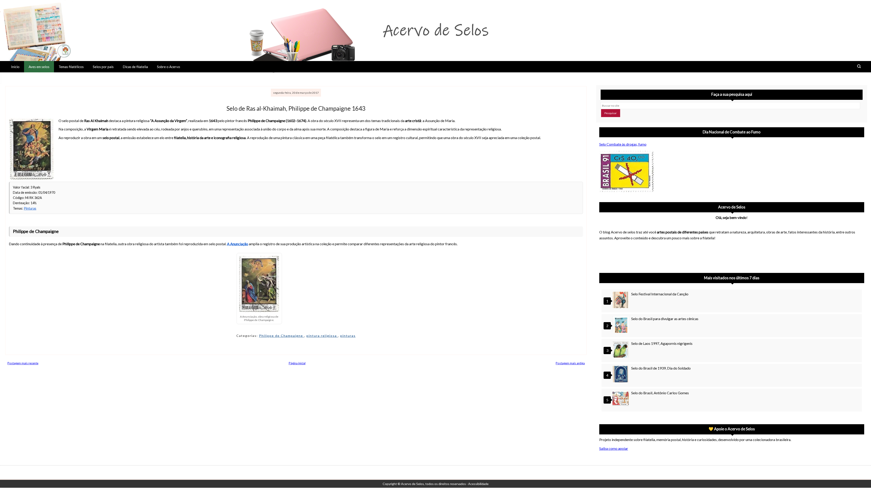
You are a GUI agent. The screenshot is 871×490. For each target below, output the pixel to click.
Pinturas (30, 208)
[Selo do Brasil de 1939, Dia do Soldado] (621, 374)
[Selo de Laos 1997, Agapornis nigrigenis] (621, 350)
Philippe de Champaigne (281, 336)
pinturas (348, 336)
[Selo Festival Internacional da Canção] (621, 300)
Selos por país (103, 67)
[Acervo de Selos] (628, 250)
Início (15, 67)
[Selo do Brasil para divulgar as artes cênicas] (621, 325)
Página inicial (297, 363)
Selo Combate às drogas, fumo (622, 144)
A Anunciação (237, 244)
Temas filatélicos (71, 67)
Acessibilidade (478, 484)
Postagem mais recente (22, 363)
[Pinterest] (616, 255)
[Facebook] (640, 255)
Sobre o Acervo (168, 67)
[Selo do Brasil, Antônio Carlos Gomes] (621, 399)
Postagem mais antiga (570, 363)
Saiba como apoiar (613, 448)
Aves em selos (39, 67)
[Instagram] (605, 255)
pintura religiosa (322, 336)
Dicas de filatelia (135, 67)
